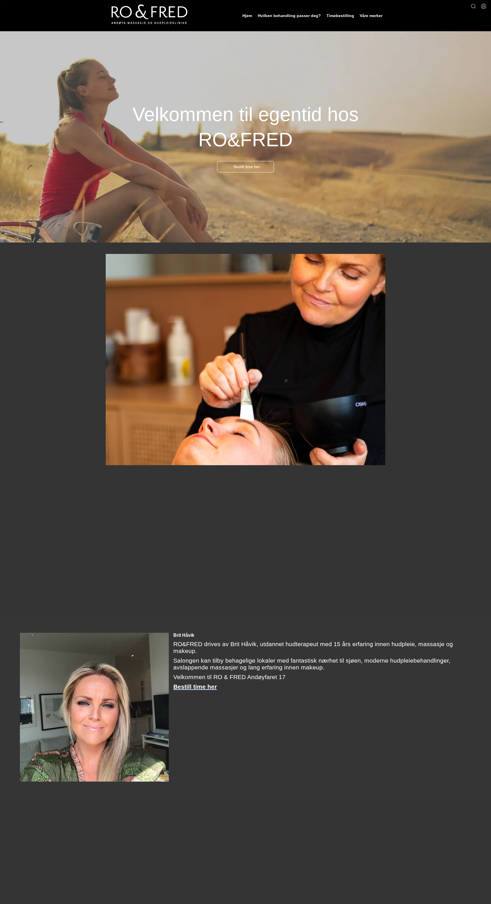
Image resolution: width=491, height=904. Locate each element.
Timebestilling (340, 15)
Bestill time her (247, 166)
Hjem (247, 15)
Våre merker (371, 15)
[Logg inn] (483, 6)
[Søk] (473, 6)
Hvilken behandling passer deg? (289, 15)
